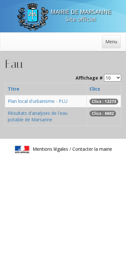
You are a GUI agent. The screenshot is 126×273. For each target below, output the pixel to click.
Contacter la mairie (92, 149)
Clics (94, 89)
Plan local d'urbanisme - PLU (38, 101)
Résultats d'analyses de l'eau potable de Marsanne (38, 116)
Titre (13, 89)
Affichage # (89, 78)
